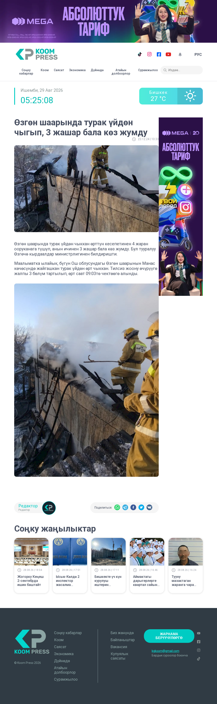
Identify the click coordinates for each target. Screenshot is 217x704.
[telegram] (125, 507)
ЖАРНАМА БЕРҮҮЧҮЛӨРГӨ (169, 636)
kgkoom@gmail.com (165, 651)
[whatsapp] (117, 507)
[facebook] (133, 507)
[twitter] (141, 507)
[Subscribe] (180, 54)
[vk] (149, 507)
